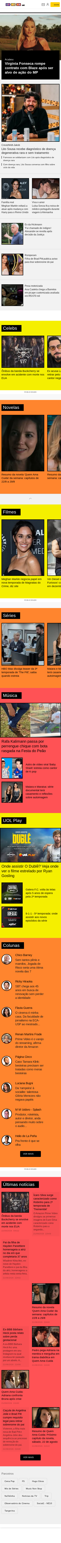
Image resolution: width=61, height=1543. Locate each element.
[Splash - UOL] (13, 4)
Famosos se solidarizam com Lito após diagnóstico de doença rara (28, 158)
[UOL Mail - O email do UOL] (43, 4)
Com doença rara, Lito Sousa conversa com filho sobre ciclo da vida (29, 166)
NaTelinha (10, 1496)
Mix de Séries (12, 1488)
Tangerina (10, 1511)
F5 (23, 1481)
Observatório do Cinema (17, 1503)
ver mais (28, 1154)
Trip (46, 1496)
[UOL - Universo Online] (23, 5)
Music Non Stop (34, 1488)
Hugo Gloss (38, 1481)
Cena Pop (10, 1481)
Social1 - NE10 (44, 1503)
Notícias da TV (29, 1496)
